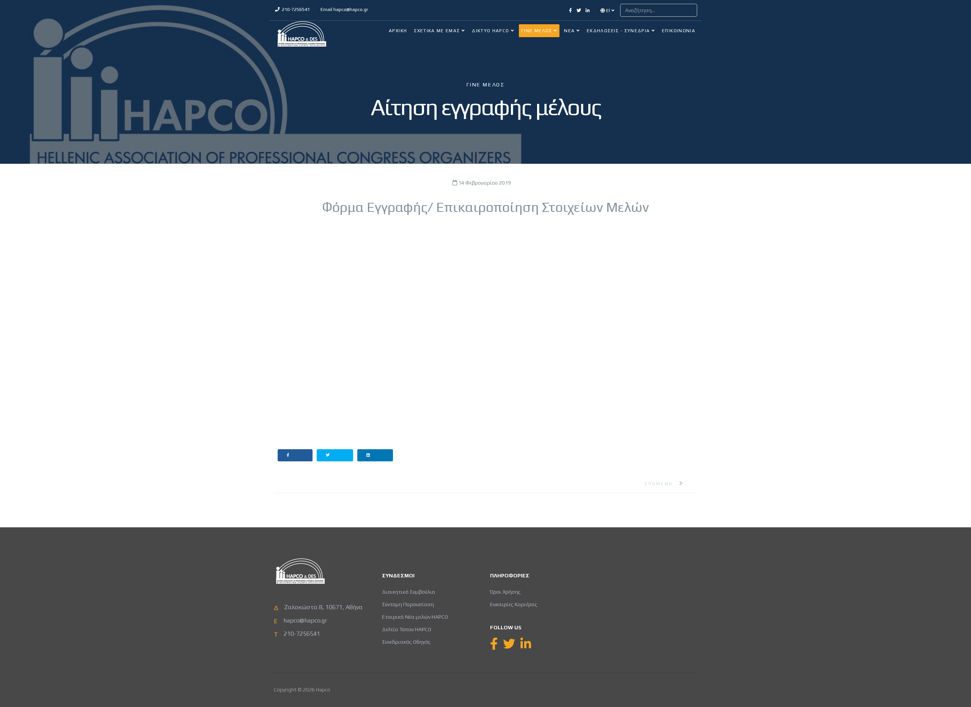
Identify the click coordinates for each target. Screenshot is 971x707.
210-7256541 (296, 9)
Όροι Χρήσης (505, 592)
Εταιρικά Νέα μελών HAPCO (415, 617)
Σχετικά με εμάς (437, 30)
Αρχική (398, 30)
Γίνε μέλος (536, 30)
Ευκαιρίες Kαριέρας (513, 604)
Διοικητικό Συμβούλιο (408, 592)
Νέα (569, 30)
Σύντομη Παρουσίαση (408, 604)
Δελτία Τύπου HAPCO (406, 629)
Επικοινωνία (678, 30)
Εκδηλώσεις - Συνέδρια (618, 30)
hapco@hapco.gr (350, 9)
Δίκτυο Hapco (490, 30)
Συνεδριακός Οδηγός (406, 642)
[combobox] (658, 10)
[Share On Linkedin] (375, 455)
